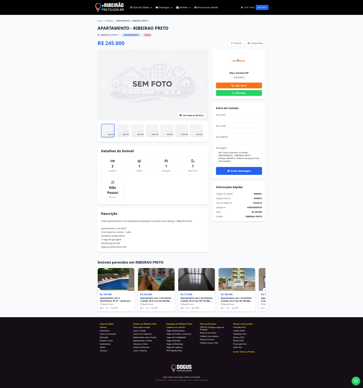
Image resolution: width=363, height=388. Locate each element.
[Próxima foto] (202, 84)
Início (100, 20)
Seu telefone (222, 137)
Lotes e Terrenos (140, 351)
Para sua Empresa (208, 324)
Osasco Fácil (238, 337)
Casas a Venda (139, 331)
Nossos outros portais (243, 324)
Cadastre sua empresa (209, 336)
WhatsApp (240, 93)
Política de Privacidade (192, 377)
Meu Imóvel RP (239, 73)
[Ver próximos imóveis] (265, 290)
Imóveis (109, 20)
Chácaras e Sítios (140, 344)
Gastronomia (105, 344)
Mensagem (221, 148)
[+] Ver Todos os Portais (243, 352)
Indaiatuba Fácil (239, 334)
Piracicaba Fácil (239, 344)
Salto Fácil (237, 347)
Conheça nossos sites (209, 343)
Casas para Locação (141, 327)
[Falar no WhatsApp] (356, 381)
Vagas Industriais (173, 341)
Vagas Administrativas (175, 331)
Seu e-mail (221, 125)
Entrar (263, 7)
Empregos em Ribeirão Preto (179, 324)
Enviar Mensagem (241, 170)
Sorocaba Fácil (239, 327)
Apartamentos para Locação (144, 337)
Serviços (103, 351)
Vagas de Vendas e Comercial (178, 334)
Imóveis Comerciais (141, 347)
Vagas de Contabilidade (176, 337)
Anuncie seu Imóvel (208, 333)
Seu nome (220, 114)
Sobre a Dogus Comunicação (173, 377)
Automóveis (105, 331)
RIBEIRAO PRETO (109, 35)
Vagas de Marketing (174, 344)
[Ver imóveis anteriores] (97, 290)
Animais (103, 327)
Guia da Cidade (106, 324)
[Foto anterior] (103, 84)
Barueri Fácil (238, 341)
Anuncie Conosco (207, 339)
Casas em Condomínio (142, 334)
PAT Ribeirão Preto (174, 351)
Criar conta (249, 7)
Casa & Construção (108, 334)
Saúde (102, 347)
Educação (104, 337)
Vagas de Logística (174, 347)
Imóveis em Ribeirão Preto (145, 324)
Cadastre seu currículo (175, 327)
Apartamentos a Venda (142, 341)
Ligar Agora (240, 85)
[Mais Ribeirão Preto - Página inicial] (109, 7)
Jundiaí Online (239, 331)
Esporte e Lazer (106, 341)
